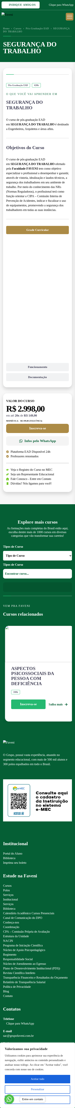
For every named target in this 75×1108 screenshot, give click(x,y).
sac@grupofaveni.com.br (18, 1035)
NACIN (8, 940)
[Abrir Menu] (69, 16)
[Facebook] (11, 772)
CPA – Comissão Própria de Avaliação (26, 931)
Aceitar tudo (37, 1079)
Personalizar (37, 1089)
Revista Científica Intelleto (19, 973)
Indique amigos (22, 4)
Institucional (10, 899)
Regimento (9, 954)
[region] (37, 1075)
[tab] (37, 230)
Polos (6, 890)
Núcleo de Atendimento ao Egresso (24, 963)
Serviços (8, 894)
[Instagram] (5, 772)
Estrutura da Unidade (16, 936)
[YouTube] (18, 772)
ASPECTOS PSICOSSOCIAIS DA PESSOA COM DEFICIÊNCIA (32, 676)
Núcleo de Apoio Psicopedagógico (24, 950)
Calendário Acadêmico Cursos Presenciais (28, 913)
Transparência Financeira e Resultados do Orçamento (35, 977)
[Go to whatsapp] (9, 1099)
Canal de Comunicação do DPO (22, 917)
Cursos (18, 28)
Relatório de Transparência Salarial (24, 982)
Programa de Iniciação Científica (23, 945)
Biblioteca (9, 858)
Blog (6, 991)
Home (6, 28)
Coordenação (11, 927)
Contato (8, 996)
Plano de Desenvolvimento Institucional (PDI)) (31, 968)
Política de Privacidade (17, 986)
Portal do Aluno (12, 853)
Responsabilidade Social (18, 959)
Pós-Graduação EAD (37, 28)
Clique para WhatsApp (61, 4)
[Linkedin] (25, 772)
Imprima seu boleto (14, 862)
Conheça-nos (11, 922)
